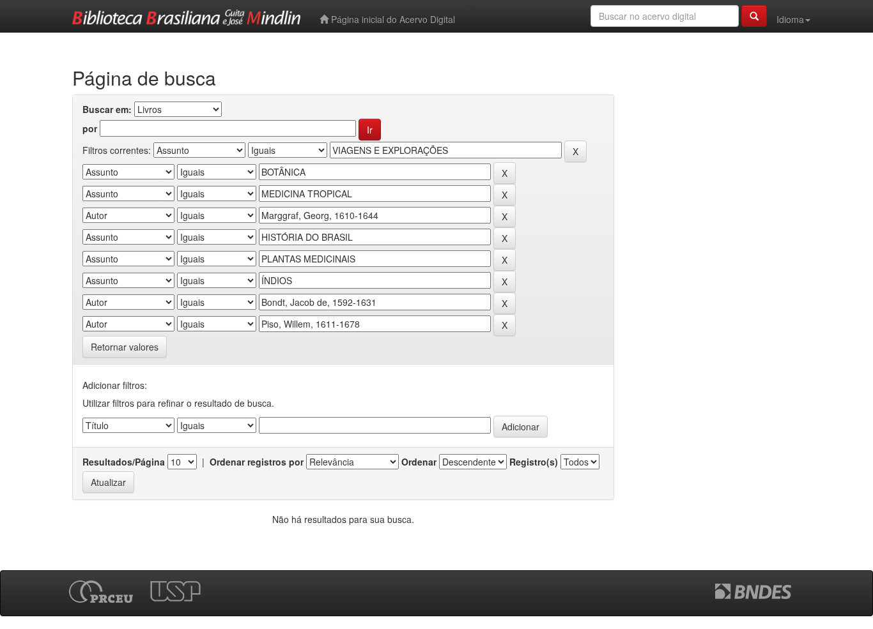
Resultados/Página (123, 461)
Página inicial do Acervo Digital (391, 19)
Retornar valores (124, 346)
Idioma (790, 19)
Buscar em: (107, 109)
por (89, 128)
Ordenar (418, 461)
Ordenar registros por (257, 461)
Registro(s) (533, 461)
